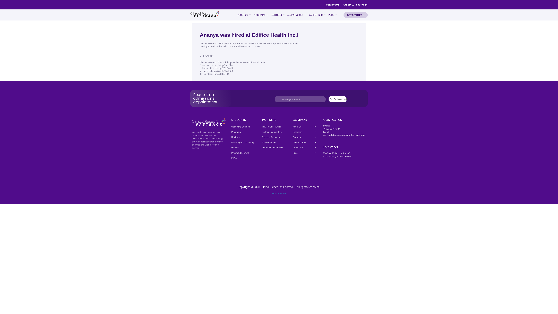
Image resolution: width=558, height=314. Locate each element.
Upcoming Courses (240, 126)
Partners (276, 15)
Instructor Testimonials (272, 147)
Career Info (316, 15)
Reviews (235, 137)
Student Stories (269, 142)
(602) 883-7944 (331, 128)
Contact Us (332, 4)
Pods (331, 15)
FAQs (234, 158)
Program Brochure (240, 153)
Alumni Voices (295, 15)
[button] (244, 15)
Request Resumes (271, 137)
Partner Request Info (272, 132)
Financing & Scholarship (242, 142)
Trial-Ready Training (271, 126)
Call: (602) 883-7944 (355, 4)
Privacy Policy (279, 193)
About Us (243, 15)
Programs (259, 15)
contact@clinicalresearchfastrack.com (344, 135)
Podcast (235, 147)
